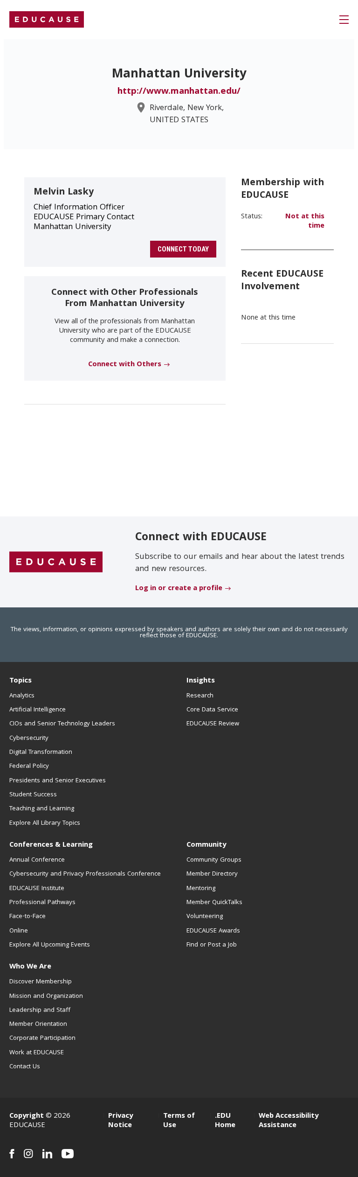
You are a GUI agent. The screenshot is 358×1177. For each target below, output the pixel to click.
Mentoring (200, 889)
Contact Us (24, 1067)
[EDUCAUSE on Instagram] (28, 1153)
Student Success (33, 795)
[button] (344, 19)
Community (206, 845)
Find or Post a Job (211, 945)
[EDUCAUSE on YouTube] (68, 1153)
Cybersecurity (28, 738)
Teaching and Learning (41, 809)
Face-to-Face (27, 917)
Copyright (26, 1116)
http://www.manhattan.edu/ (179, 91)
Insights (200, 681)
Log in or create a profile (178, 589)
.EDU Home (225, 1121)
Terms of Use (179, 1121)
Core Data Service (212, 710)
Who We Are (30, 967)
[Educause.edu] (56, 563)
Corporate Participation (42, 1038)
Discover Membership (40, 982)
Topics (20, 681)
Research (199, 696)
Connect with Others (124, 364)
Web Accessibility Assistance (288, 1121)
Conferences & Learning (51, 845)
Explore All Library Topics (44, 823)
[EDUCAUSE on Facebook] (11, 1153)
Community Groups (213, 860)
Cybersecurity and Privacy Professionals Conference (85, 874)
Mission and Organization (46, 996)
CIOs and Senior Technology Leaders (62, 724)
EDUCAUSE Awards (213, 931)
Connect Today (183, 249)
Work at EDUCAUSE (36, 1053)
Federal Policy (29, 766)
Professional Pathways (42, 903)
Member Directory (212, 874)
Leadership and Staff (39, 1010)
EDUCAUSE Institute (36, 889)
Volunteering (204, 917)
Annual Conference (37, 860)
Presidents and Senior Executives (57, 781)
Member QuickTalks (214, 903)
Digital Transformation (40, 752)
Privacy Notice (120, 1121)
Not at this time (304, 221)
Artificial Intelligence (37, 710)
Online (18, 931)
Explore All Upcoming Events (49, 945)
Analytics (21, 696)
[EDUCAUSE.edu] (46, 19)
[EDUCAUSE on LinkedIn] (47, 1153)
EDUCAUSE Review (212, 724)
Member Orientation (38, 1024)
